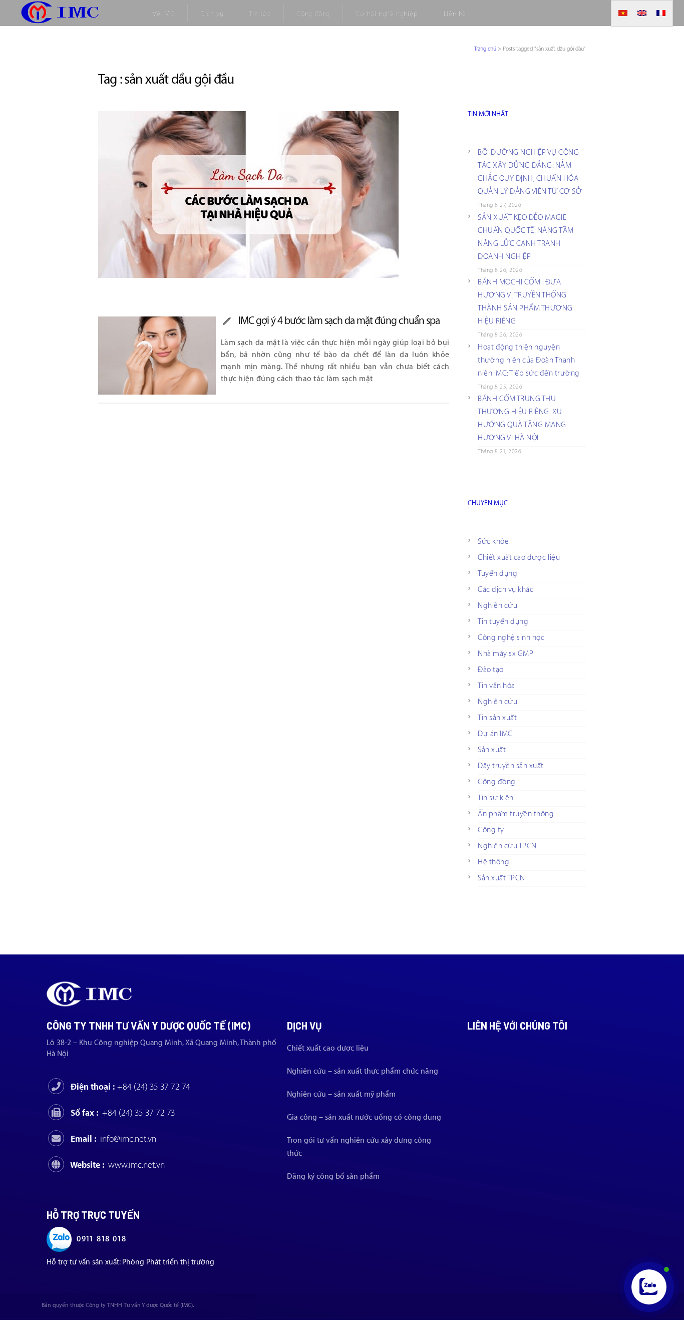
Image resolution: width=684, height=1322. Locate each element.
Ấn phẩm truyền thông (516, 814)
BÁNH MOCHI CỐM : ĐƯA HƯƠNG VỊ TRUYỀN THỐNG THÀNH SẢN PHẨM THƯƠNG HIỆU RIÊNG (525, 301)
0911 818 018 (101, 1239)
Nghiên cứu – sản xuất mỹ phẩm (341, 1094)
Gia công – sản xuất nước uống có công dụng (364, 1117)
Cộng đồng (497, 782)
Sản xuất (492, 750)
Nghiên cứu (497, 605)
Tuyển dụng (497, 573)
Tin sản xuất (497, 718)
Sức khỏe (493, 541)
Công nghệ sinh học (511, 637)
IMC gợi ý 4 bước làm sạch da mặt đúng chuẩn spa (339, 320)
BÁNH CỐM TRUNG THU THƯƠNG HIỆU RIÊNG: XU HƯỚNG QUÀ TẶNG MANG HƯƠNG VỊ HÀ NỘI (522, 418)
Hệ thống (493, 862)
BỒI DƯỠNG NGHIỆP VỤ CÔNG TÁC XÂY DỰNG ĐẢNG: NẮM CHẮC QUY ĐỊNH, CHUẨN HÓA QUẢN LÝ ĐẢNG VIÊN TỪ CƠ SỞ (530, 172)
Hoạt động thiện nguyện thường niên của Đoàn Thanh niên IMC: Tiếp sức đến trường (529, 360)
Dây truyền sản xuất (511, 766)
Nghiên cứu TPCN (507, 846)
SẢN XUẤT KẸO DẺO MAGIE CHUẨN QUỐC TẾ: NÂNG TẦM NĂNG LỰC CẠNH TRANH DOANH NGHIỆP (526, 237)
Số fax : (123, 1113)
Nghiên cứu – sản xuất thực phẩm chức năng (362, 1071)
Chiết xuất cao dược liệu (519, 557)
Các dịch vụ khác (505, 589)
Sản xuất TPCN (501, 878)
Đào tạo (491, 670)
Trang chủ (485, 49)
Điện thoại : (130, 1087)
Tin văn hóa (496, 686)
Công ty (491, 830)
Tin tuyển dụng (503, 621)
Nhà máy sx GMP (505, 653)
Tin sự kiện (496, 798)
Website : (117, 1165)
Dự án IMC (495, 734)
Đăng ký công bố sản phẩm (333, 1176)
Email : (113, 1139)
